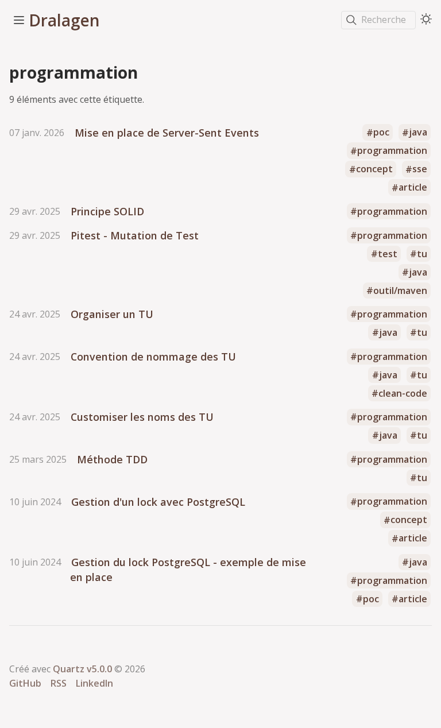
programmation (392, 151)
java (418, 132)
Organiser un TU (112, 314)
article (413, 187)
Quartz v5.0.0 (82, 669)
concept (374, 169)
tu (422, 253)
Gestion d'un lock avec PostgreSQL (158, 502)
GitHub (25, 683)
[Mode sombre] (426, 19)
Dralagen (64, 20)
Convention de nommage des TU (153, 356)
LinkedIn (94, 683)
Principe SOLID (107, 211)
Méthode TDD (112, 459)
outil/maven (400, 290)
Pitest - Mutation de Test (135, 235)
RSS (59, 683)
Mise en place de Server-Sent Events (167, 133)
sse (419, 169)
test (387, 253)
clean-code (402, 393)
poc (381, 132)
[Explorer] (19, 20)
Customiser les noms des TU (142, 417)
